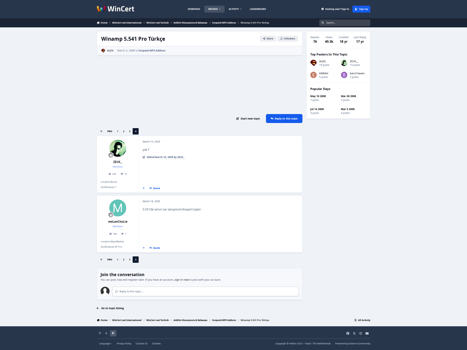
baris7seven (357, 73)
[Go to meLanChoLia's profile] (117, 208)
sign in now (181, 279)
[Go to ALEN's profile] (103, 51)
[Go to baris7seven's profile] (344, 75)
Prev (109, 131)
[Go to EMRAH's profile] (313, 75)
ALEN (110, 50)
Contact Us (142, 343)
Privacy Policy (124, 343)
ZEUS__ (117, 162)
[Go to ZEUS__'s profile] (117, 148)
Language (105, 343)
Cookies (156, 343)
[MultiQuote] (143, 188)
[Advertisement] (199, 84)
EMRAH (323, 73)
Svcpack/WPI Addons (151, 50)
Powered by (352, 343)
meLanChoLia (117, 222)
